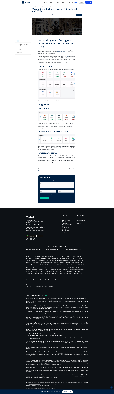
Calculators (28, 288)
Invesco (28, 271)
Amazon (48, 253)
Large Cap (68, 271)
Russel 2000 (42, 269)
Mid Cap (62, 271)
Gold (68, 265)
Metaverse (65, 278)
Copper (63, 265)
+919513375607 (41, 231)
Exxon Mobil (64, 254)
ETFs (68, 56)
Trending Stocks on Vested (65, 282)
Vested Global (65, 219)
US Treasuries (36, 267)
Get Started (67, 391)
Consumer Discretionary (31, 278)
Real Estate (28, 267)
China (43, 265)
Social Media (76, 276)
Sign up (89, 2)
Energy (60, 276)
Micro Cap (49, 271)
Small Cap (56, 271)
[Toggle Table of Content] (17, 41)
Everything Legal (56, 288)
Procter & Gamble (48, 256)
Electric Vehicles (73, 278)
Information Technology (31, 276)
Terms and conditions (38, 288)
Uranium (58, 265)
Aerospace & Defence (60, 272)
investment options (61, 51)
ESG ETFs (75, 267)
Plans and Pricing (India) (67, 225)
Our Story (64, 229)
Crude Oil (48, 265)
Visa (36, 254)
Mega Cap (74, 271)
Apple (27, 253)
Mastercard (39, 256)
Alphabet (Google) (41, 253)
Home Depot (61, 256)
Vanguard (63, 269)
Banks (49, 274)
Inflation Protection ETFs (65, 267)
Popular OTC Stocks (77, 282)
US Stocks (44, 6)
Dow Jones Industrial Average (53, 269)
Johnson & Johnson (30, 256)
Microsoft (33, 253)
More (62, 2)
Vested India (64, 223)
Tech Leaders (55, 280)
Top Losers (47, 282)
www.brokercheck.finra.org (32, 321)
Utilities (69, 274)
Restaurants (69, 272)
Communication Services (55, 278)
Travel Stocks (29, 282)
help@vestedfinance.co (31, 231)
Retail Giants (63, 280)
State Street (80, 269)
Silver (53, 265)
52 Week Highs (29, 280)
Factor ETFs (81, 267)
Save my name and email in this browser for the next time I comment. (56, 194)
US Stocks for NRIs (80, 219)
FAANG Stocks (54, 282)
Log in (81, 2)
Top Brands (43, 271)
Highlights (19, 52)
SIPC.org (44, 321)
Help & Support (65, 228)
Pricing (57, 2)
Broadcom (70, 254)
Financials (47, 276)
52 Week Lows (47, 280)
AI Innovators (54, 276)
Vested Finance (35, 6)
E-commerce (81, 278)
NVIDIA (53, 253)
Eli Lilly (32, 254)
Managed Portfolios (80, 225)
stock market (59, 147)
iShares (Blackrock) (71, 269)
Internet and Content (78, 272)
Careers (63, 232)
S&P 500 (28, 269)
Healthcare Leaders (38, 282)
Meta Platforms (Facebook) (63, 253)
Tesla (27, 254)
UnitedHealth (42, 254)
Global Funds (79, 224)
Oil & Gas (80, 271)
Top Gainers (43, 274)
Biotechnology (44, 272)
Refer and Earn (65, 231)
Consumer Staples (68, 276)
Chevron (67, 256)
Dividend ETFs (55, 267)
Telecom (28, 274)
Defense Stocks (77, 280)
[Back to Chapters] (111, 387)
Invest (45, 2)
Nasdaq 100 (34, 269)
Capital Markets (35, 274)
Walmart (48, 254)
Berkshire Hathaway (75, 253)
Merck (77, 256)
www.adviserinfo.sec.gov (70, 315)
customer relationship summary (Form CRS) (42, 317)
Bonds (79, 265)
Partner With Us (70, 2)
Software (51, 272)
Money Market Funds (45, 267)
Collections (20, 49)
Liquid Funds (74, 265)
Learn (51, 2)
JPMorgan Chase (55, 254)
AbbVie (28, 258)
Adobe (72, 256)
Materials (75, 274)
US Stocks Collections (81, 222)
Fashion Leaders (38, 280)
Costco (81, 256)
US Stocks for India (80, 221)
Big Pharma (69, 280)
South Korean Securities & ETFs (33, 265)
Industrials (41, 276)
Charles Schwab (35, 271)
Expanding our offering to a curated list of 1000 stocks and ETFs (23, 46)
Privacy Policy (47, 288)
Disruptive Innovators (43, 278)
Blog (40, 6)
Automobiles (63, 274)
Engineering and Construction (33, 272)
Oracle (54, 256)
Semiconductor (55, 274)
